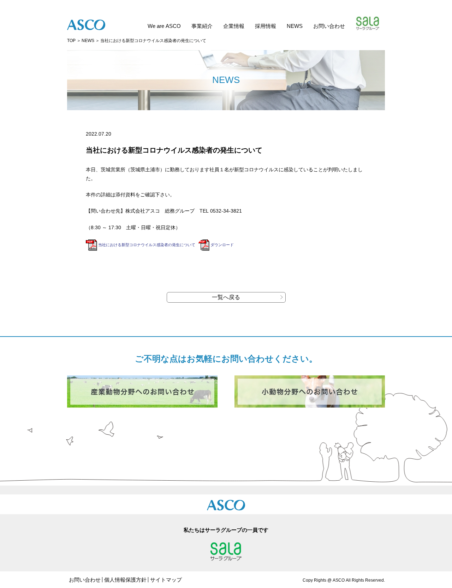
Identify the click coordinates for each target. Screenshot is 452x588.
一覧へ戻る (226, 297)
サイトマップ (166, 580)
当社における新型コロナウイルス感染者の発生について (146, 245)
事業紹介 (202, 26)
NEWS (295, 26)
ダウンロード (222, 245)
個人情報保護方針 (125, 580)
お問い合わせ (329, 26)
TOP (71, 40)
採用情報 (265, 26)
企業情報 (233, 26)
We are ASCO (164, 26)
